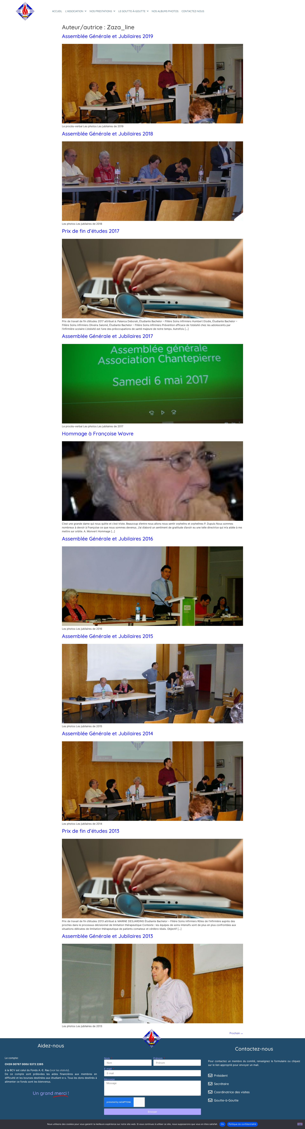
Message (109, 1079)
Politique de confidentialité (242, 1124)
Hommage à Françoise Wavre (97, 433)
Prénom (158, 1058)
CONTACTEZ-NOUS (193, 11)
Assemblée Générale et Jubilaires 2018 (107, 133)
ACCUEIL (57, 11)
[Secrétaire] (210, 1083)
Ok (222, 1124)
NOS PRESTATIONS (101, 11)
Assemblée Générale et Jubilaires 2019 (107, 36)
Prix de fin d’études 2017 (90, 231)
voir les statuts (59, 1070)
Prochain (236, 1033)
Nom (107, 1058)
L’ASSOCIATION (74, 11)
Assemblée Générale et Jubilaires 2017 (107, 336)
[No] (300, 1124)
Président (221, 1075)
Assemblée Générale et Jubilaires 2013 (107, 936)
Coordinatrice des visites (232, 1092)
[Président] (210, 1075)
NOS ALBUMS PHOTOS (165, 11)
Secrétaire (221, 1084)
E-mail (108, 1068)
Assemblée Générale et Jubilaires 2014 (107, 733)
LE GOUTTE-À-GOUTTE (131, 11)
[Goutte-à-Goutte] (210, 1100)
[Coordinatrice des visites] (210, 1092)
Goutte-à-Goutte (226, 1100)
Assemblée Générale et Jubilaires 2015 (107, 636)
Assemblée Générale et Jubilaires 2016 (107, 538)
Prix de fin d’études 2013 (90, 831)
